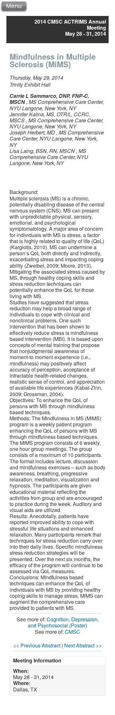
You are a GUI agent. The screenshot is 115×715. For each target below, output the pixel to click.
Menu (14, 6)
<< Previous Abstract (36, 645)
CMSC (72, 631)
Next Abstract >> (83, 645)
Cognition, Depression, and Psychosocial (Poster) (63, 622)
